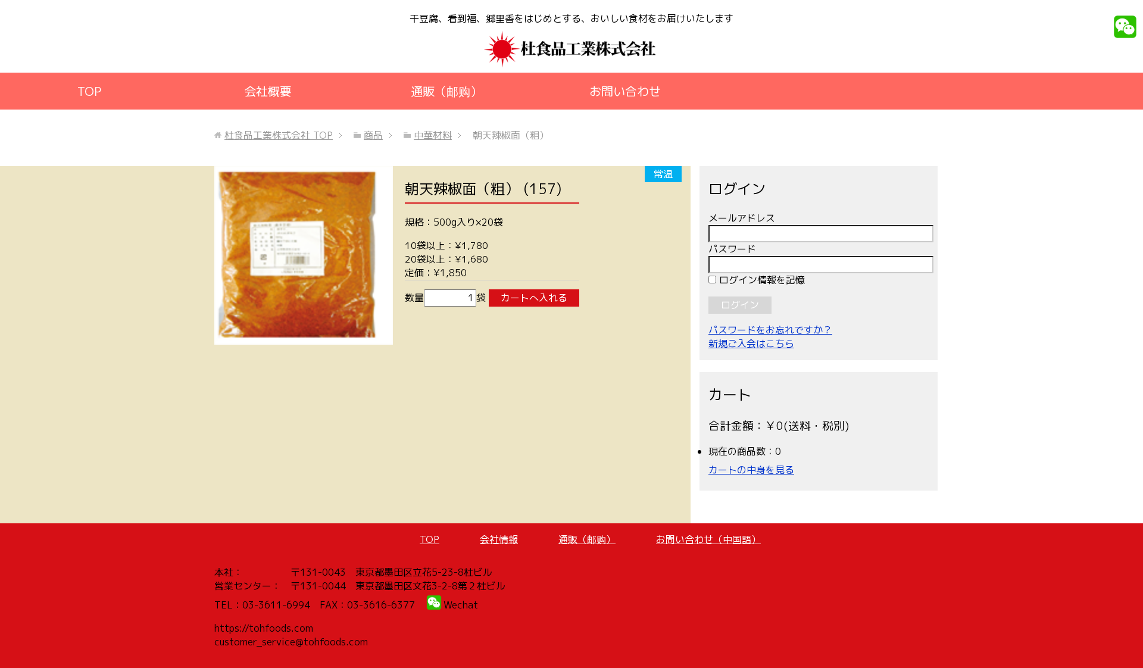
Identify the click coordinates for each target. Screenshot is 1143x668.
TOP (89, 91)
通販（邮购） (446, 91)
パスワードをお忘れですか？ (770, 329)
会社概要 (268, 91)
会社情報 (499, 539)
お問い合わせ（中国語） (708, 539)
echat (465, 604)
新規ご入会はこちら (751, 343)
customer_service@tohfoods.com (291, 641)
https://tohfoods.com (263, 628)
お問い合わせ (625, 91)
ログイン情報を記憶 (760, 279)
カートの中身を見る (751, 469)
